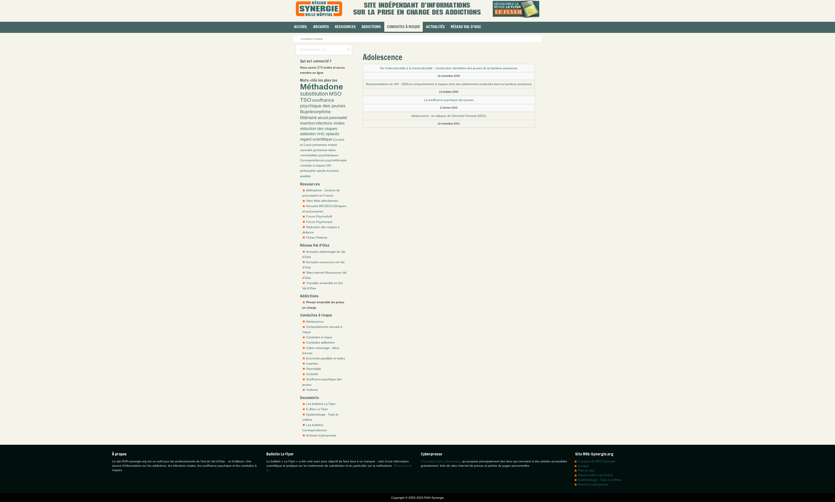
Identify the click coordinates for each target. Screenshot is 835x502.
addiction (308, 134)
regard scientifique (316, 139)
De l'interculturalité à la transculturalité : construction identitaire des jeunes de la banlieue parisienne (449, 68)
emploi (332, 145)
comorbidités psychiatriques (319, 155)
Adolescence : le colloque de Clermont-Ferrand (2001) (448, 116)
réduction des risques (318, 128)
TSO (305, 100)
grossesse (320, 150)
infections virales (330, 123)
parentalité (338, 118)
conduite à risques (312, 165)
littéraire (308, 117)
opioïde (321, 170)
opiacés (332, 134)
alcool (323, 118)
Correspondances (312, 160)
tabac (332, 150)
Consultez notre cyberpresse (440, 461)
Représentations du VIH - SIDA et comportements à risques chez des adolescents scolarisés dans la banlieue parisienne (449, 84)
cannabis (306, 150)
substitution (314, 94)
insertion (307, 123)
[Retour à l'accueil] (319, 9)
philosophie (308, 170)
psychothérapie (336, 160)
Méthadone (321, 86)
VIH (328, 165)
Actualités (435, 26)
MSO (335, 94)
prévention (319, 145)
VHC (321, 134)
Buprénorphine (315, 111)
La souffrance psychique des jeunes (449, 100)
